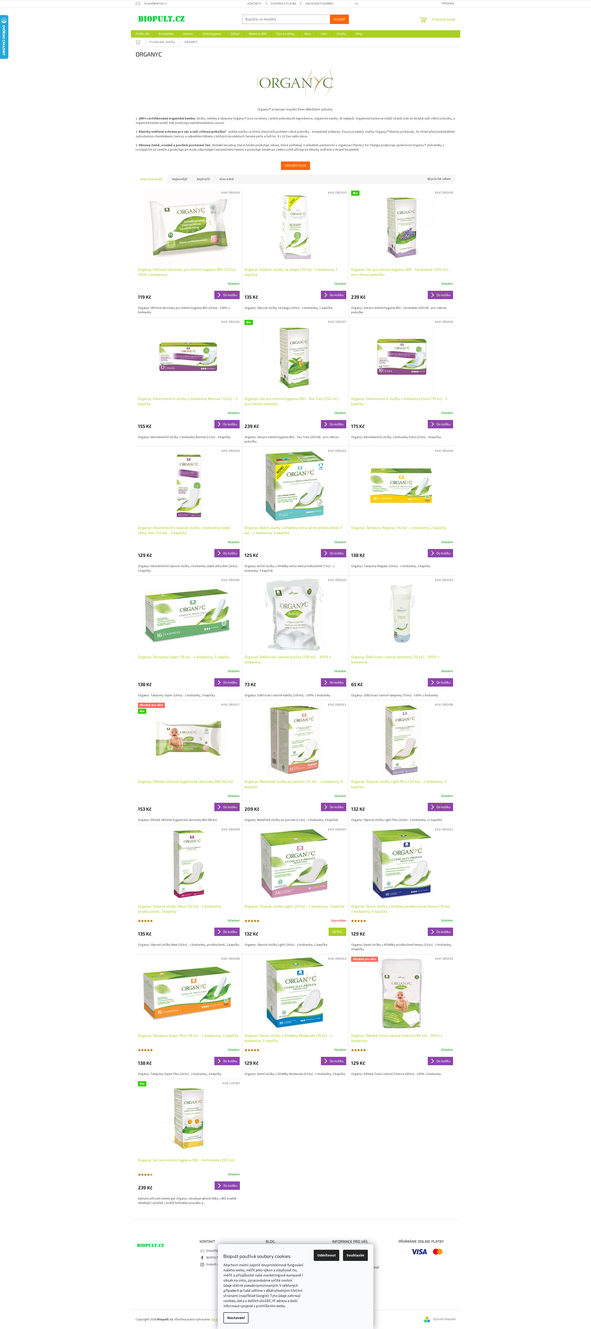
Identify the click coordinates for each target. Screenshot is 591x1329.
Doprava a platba (283, 4)
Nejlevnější (179, 179)
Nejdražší (203, 179)
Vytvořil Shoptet (444, 1319)
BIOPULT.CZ (214, 1257)
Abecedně (226, 179)
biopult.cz (213, 1264)
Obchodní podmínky (319, 4)
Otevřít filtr (295, 166)
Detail (337, 932)
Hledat (339, 19)
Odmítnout (326, 1255)
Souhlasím (355, 1255)
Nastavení (236, 1317)
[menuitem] (142, 34)
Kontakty (254, 4)
